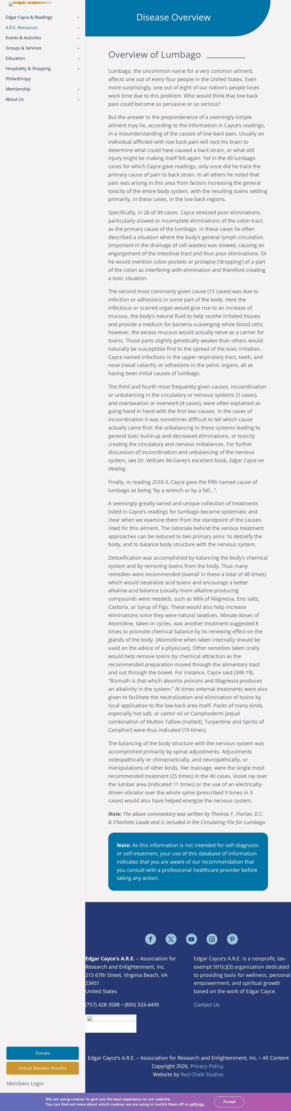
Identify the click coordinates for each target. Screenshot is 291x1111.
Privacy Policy (206, 1066)
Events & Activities (23, 37)
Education (15, 58)
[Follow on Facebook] (150, 939)
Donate (43, 1053)
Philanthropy (18, 78)
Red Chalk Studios (202, 1074)
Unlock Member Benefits (42, 1068)
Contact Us (207, 1004)
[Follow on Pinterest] (232, 939)
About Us (15, 99)
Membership (18, 89)
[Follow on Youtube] (191, 939)
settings (196, 1104)
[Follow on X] (171, 939)
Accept (229, 1101)
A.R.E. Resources (22, 27)
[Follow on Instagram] (212, 939)
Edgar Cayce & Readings (29, 17)
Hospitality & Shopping (28, 68)
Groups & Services (23, 48)
